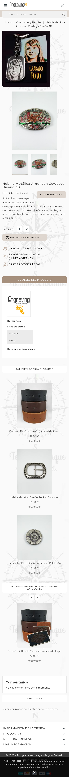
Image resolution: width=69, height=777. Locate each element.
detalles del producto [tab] (34, 279)
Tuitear (27, 229)
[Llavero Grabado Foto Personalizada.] (26, 58)
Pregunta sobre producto (24, 237)
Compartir (19, 229)
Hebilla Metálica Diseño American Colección (34, 563)
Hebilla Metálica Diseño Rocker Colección (34, 497)
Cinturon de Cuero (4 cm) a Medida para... (34, 431)
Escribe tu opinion (51, 194)
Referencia (14, 321)
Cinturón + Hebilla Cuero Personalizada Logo (34, 651)
